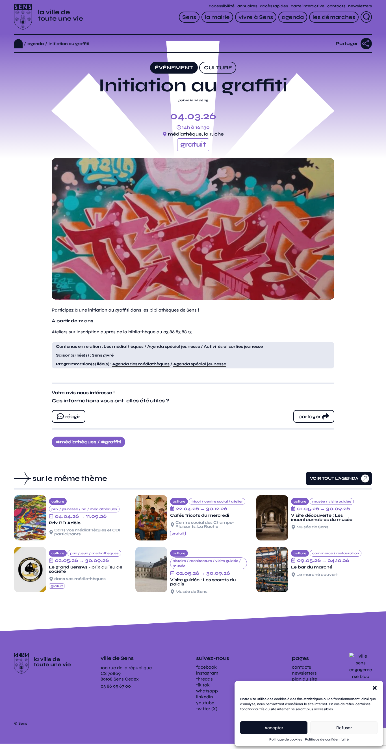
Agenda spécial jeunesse (173, 346)
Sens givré (103, 355)
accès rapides (274, 6)
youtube (205, 702)
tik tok (203, 685)
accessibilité (222, 6)
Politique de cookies (285, 739)
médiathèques (78, 442)
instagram (207, 673)
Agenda (35, 43)
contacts (336, 6)
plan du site (304, 679)
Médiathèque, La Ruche (196, 134)
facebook (206, 667)
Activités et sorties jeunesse (233, 346)
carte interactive (307, 6)
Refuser (344, 727)
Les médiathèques (124, 346)
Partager (347, 43)
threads (204, 679)
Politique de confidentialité (327, 739)
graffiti (113, 442)
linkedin (204, 696)
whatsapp (207, 691)
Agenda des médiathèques (141, 364)
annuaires (247, 6)
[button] (375, 688)
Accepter (273, 727)
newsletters (360, 6)
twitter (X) (206, 708)
